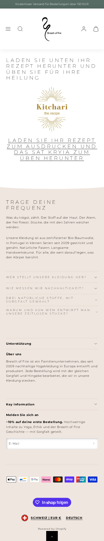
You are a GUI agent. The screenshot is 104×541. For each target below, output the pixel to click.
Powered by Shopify (52, 528)
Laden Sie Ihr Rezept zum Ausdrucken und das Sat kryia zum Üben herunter (52, 149)
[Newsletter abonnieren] (94, 443)
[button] (8, 29)
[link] (84, 29)
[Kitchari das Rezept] (52, 109)
